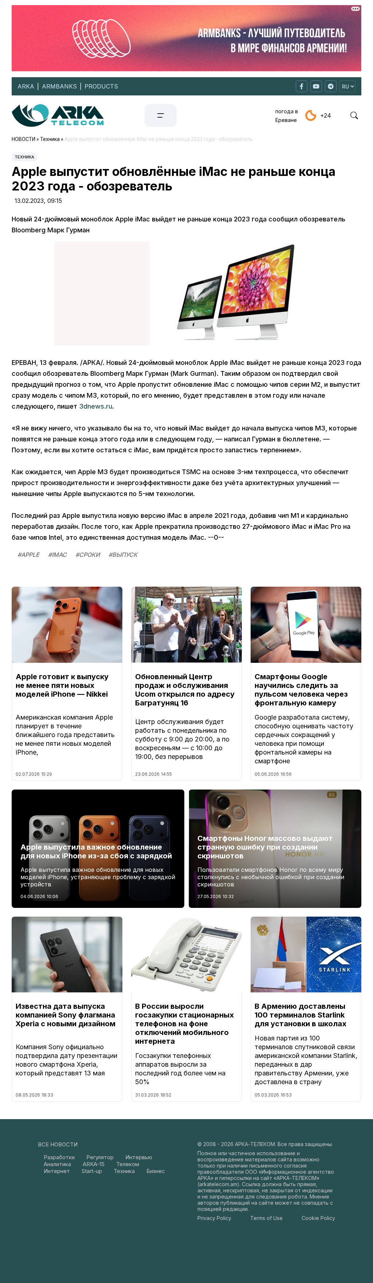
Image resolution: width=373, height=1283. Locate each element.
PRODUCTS (101, 86)
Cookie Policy (318, 1218)
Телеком (127, 1164)
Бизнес (155, 1171)
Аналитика (57, 1164)
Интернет (57, 1171)
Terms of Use (266, 1218)
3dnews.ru (95, 406)
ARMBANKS (59, 86)
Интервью (138, 1157)
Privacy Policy (214, 1218)
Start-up (92, 1171)
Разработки (59, 1157)
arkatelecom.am (218, 1184)
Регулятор (100, 1157)
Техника (24, 157)
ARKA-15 (94, 1164)
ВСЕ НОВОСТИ (58, 1144)
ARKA (25, 86)
